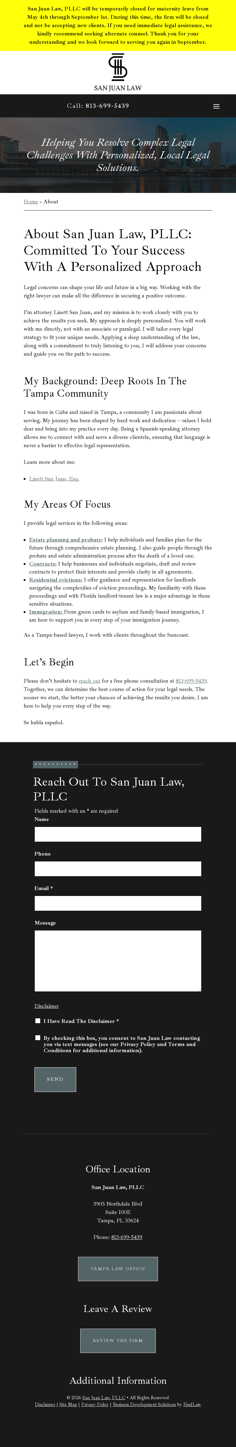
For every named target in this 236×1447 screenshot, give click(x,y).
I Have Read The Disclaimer (81, 1021)
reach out (89, 680)
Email (43, 888)
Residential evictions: (55, 579)
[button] (216, 106)
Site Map (68, 1405)
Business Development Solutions (144, 1405)
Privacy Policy (95, 1405)
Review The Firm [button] (118, 1340)
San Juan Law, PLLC (103, 1398)
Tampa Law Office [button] (118, 1268)
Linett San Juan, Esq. (54, 478)
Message (45, 922)
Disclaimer (46, 1006)
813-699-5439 (107, 106)
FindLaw (192, 1405)
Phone (42, 853)
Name (41, 819)
